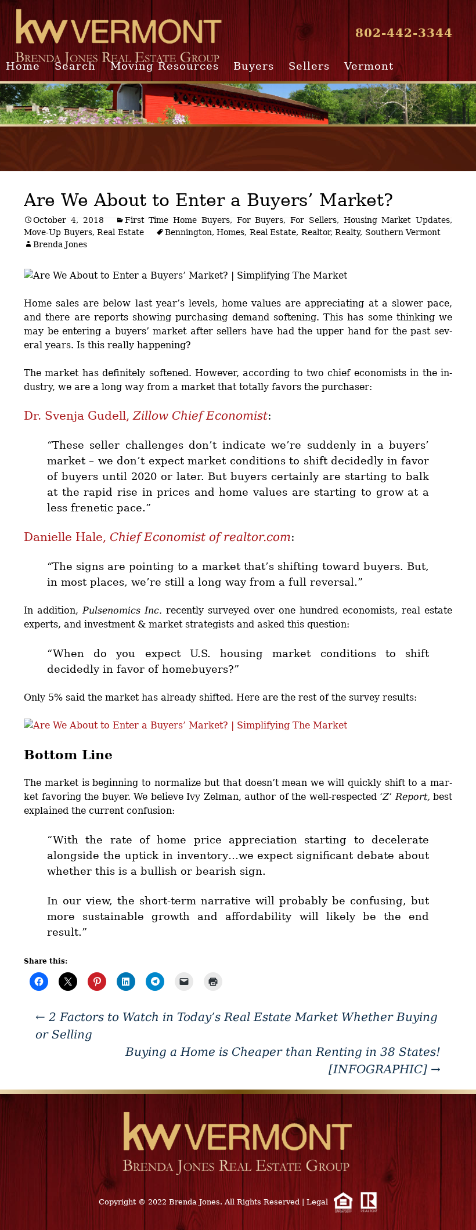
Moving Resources (164, 66)
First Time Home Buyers (177, 220)
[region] (238, 104)
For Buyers (260, 220)
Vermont (369, 66)
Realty (347, 232)
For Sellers (313, 220)
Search (75, 66)
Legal (317, 1201)
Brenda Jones (60, 244)
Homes (230, 232)
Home (23, 66)
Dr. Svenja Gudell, (146, 416)
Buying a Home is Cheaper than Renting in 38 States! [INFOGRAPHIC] (283, 1060)
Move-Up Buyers (58, 232)
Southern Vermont (403, 232)
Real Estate (120, 232)
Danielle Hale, (157, 537)
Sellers (309, 66)
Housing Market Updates (397, 220)
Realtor (315, 232)
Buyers (253, 66)
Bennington (188, 232)
